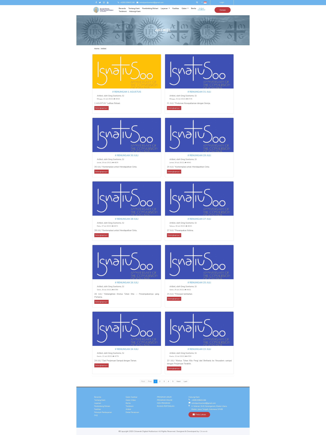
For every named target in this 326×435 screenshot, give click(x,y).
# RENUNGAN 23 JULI (199, 349)
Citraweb (204, 431)
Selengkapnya (101, 108)
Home (96, 48)
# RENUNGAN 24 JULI (126, 349)
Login (222, 2)
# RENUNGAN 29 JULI (199, 155)
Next (178, 381)
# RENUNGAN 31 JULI (199, 91)
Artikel (103, 48)
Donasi (223, 10)
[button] (197, 2)
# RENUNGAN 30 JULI (126, 155)
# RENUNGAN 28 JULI (126, 218)
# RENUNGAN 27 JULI (199, 218)
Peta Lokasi (200, 414)
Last (185, 381)
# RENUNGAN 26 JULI (126, 282)
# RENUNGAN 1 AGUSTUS (126, 91)
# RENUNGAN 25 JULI (199, 282)
